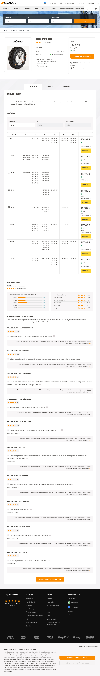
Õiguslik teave (31, 612)
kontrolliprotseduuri (14, 322)
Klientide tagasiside (67, 3)
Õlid (36, 9)
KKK (69, 614)
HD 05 (12, 173)
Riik (27, 619)
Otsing (84, 21)
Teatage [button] (89, 341)
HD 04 (12, 156)
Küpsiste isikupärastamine (77, 663)
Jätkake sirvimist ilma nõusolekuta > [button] (88, 646)
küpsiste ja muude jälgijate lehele (18, 665)
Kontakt (81, 3)
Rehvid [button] (5, 9)
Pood (44, 9)
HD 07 (12, 207)
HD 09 (12, 241)
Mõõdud (50, 87)
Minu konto (94, 3)
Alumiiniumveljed (53, 605)
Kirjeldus (33, 87)
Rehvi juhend (30, 602)
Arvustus (67, 87)
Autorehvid (50, 599)
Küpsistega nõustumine (77, 657)
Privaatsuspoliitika (32, 622)
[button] (28, 298)
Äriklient (53, 3)
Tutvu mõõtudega (82, 56)
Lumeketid (27, 9)
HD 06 (12, 190)
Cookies (28, 626)
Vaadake (86, 150)
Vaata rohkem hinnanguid (49, 579)
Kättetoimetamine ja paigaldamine (72, 9)
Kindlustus (29, 599)
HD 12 (12, 138)
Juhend (54, 9)
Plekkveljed (50, 602)
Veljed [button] (16, 9)
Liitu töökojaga (31, 609)
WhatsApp (74, 603)
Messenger (75, 607)
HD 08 (12, 224)
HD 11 (12, 259)
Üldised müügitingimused (34, 616)
